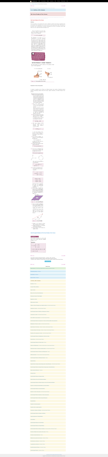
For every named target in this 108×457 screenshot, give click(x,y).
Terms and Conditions (52, 454)
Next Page (63, 255)
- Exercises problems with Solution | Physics (44, 428)
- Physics (33, 283)
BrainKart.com (34, 1)
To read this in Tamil (47, 261)
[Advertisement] (72, 16)
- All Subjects (36, 271)
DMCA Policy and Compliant (58, 454)
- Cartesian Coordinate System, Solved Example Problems (42, 345)
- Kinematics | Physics (38, 447)
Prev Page (32, 255)
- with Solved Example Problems (43, 305)
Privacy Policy (48, 454)
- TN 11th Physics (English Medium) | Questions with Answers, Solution (42, 268)
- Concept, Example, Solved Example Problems (40, 354)
